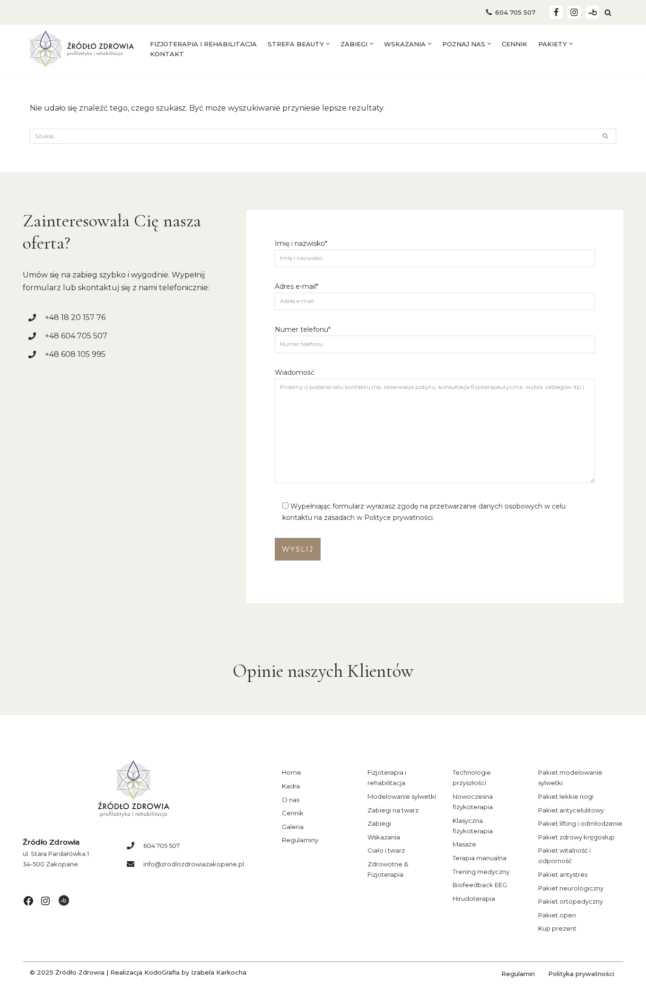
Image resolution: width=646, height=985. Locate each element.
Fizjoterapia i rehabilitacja (203, 44)
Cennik (514, 44)
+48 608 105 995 (75, 354)
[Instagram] (574, 12)
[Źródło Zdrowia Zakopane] (82, 49)
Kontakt (167, 54)
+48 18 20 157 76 (75, 317)
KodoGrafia (162, 972)
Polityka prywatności (581, 973)
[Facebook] (556, 12)
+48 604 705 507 (76, 335)
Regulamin (518, 973)
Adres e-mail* (296, 286)
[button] (328, 43)
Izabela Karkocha (218, 972)
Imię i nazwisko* (301, 243)
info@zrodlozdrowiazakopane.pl (193, 864)
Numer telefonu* (303, 329)
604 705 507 (515, 12)
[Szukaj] (607, 12)
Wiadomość (294, 372)
